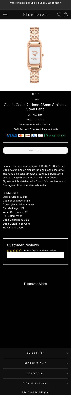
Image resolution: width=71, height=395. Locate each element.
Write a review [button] (35, 255)
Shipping (23, 124)
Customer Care (35, 363)
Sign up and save (35, 383)
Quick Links (35, 353)
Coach (35, 100)
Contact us (35, 373)
